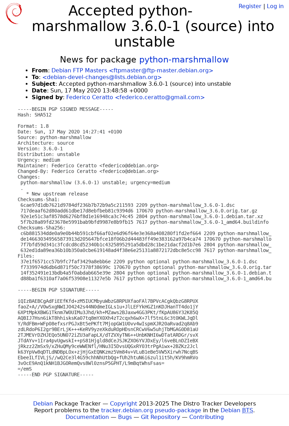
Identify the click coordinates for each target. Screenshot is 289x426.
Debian (43, 403)
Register (250, 6)
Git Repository (160, 417)
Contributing (206, 417)
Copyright (123, 403)
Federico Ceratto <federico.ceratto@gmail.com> (135, 97)
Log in (275, 6)
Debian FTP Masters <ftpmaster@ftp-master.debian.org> (132, 70)
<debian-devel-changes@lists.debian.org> (102, 77)
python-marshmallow (184, 60)
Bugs (125, 417)
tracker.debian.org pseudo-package (151, 410)
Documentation (87, 417)
